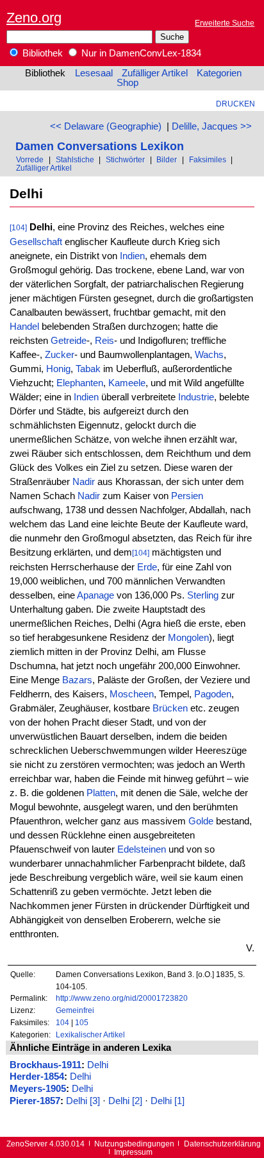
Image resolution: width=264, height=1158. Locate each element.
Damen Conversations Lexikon (99, 146)
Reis (104, 341)
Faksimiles (207, 159)
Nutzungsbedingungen (134, 1143)
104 (62, 1022)
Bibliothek (41, 53)
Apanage (95, 595)
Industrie (196, 397)
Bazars (77, 680)
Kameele (126, 383)
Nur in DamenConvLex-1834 (140, 53)
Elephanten (79, 383)
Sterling (203, 595)
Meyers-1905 (38, 1089)
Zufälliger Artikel (155, 73)
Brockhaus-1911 (45, 1065)
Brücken (170, 708)
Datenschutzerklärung (222, 1143)
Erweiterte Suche (224, 23)
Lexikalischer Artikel (90, 1034)
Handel (24, 326)
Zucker (59, 355)
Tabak (88, 369)
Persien (187, 496)
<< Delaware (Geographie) (105, 126)
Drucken (235, 103)
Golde (200, 821)
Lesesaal (94, 73)
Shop (127, 83)
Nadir (83, 482)
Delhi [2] (125, 1101)
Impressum (133, 1152)
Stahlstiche (75, 159)
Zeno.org (34, 18)
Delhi (97, 1065)
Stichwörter (125, 159)
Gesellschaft (36, 242)
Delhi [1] (168, 1101)
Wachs (209, 355)
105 (81, 1022)
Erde (147, 567)
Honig (58, 369)
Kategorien (219, 73)
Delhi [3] (83, 1101)
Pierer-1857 (35, 1101)
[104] (18, 227)
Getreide (69, 341)
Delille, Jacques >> (212, 126)
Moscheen (132, 694)
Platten (101, 793)
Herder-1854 (37, 1076)
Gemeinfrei (75, 1010)
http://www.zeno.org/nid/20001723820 (122, 998)
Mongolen (188, 638)
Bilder (166, 159)
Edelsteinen (141, 849)
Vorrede (30, 159)
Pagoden (212, 694)
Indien (132, 256)
